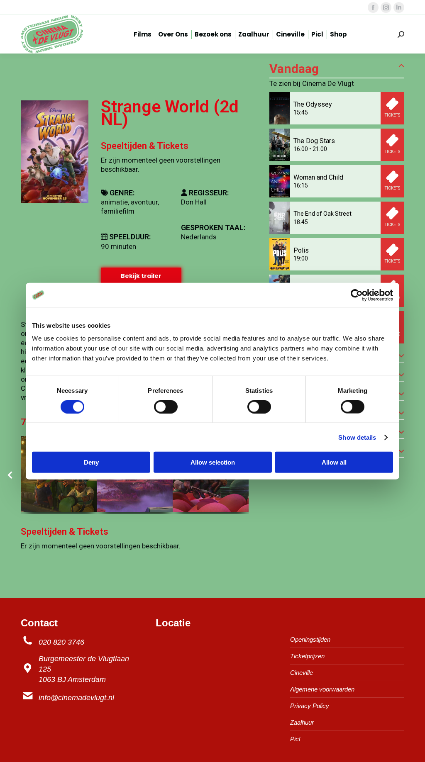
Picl (295, 739)
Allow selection (213, 462)
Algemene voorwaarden (322, 689)
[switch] (166, 406)
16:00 (300, 149)
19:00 (300, 258)
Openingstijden (310, 639)
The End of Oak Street (322, 213)
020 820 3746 (61, 642)
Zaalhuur (302, 722)
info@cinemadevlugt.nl (76, 698)
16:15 (300, 185)
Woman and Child (318, 177)
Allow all (334, 462)
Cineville (301, 672)
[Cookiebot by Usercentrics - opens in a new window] (356, 295)
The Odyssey (312, 104)
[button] (10, 474)
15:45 (300, 112)
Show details (357, 437)
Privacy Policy (309, 705)
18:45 (300, 222)
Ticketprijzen (307, 656)
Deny (91, 462)
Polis (301, 250)
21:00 (320, 149)
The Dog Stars (314, 141)
